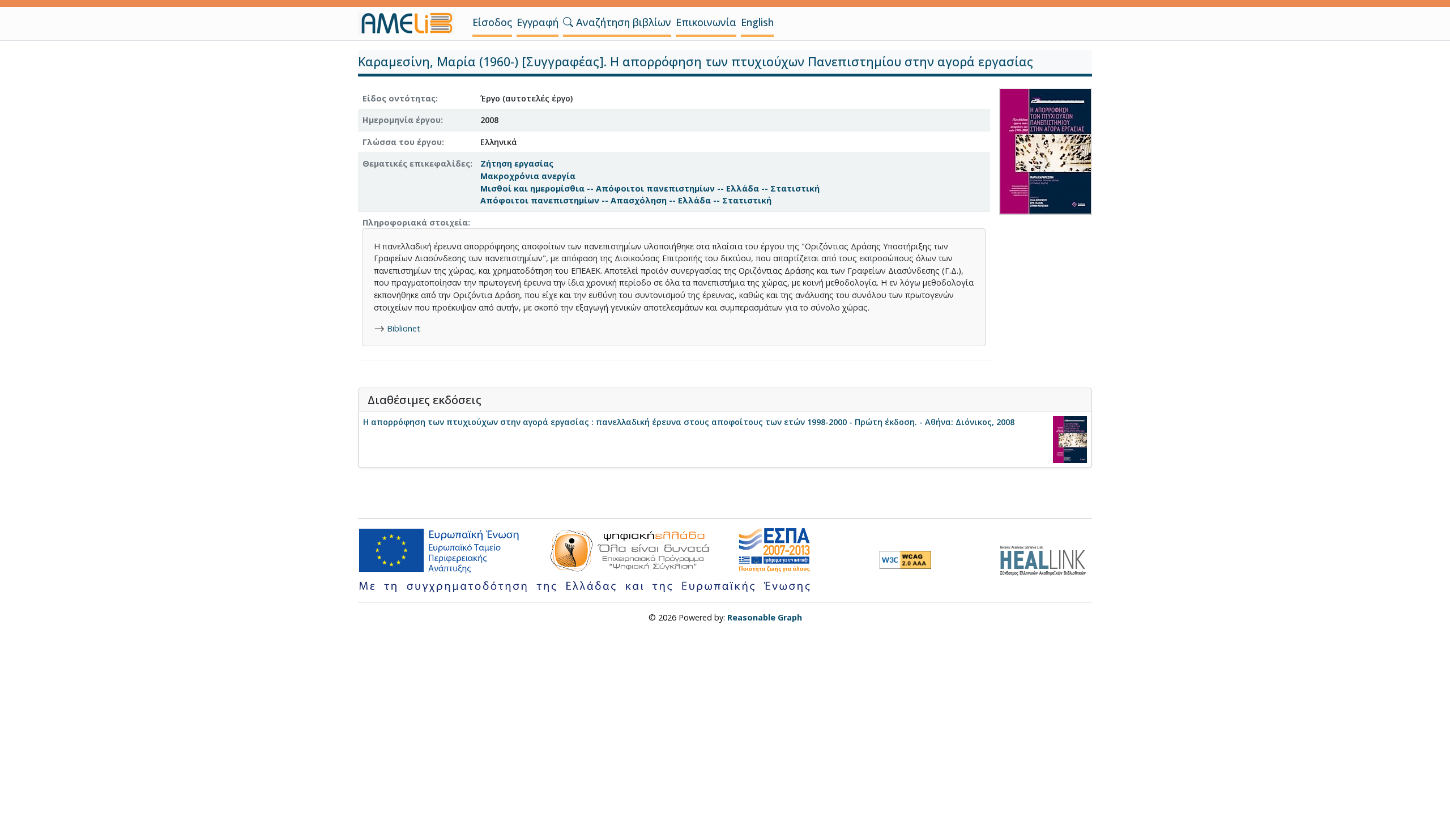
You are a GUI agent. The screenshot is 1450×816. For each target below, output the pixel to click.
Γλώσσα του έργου (402, 142)
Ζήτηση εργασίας (516, 163)
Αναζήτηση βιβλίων (622, 22)
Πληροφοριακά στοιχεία (415, 222)
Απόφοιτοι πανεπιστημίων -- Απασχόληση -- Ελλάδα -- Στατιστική (625, 200)
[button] (568, 22)
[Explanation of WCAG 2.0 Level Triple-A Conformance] (905, 560)
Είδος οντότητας (399, 98)
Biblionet (403, 328)
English (757, 22)
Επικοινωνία (706, 22)
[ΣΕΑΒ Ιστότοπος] (1046, 559)
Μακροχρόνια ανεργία (527, 176)
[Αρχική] (410, 23)
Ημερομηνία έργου (401, 119)
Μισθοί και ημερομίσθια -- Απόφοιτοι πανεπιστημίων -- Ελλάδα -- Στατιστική (650, 188)
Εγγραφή (537, 22)
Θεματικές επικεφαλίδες (416, 163)
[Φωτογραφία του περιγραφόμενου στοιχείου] (1045, 149)
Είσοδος (492, 22)
